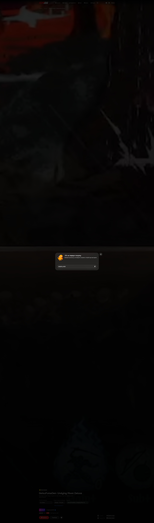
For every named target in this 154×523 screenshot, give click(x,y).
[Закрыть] (100, 254)
